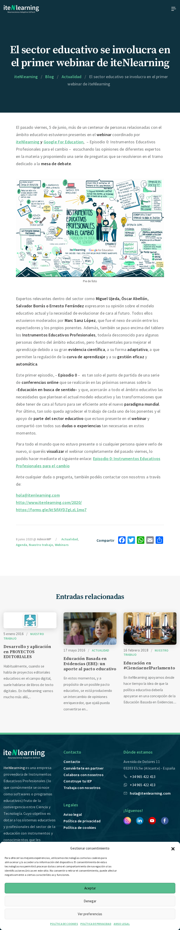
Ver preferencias (90, 914)
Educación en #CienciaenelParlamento (149, 665)
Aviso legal (73, 814)
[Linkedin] (139, 820)
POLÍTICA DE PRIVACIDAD (95, 924)
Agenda (21, 545)
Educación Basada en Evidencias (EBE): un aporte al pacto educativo (90, 663)
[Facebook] (165, 820)
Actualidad (69, 539)
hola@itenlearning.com (38, 495)
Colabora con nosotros (83, 774)
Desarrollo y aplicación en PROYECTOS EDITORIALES (27, 651)
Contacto (72, 761)
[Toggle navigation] (172, 8)
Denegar (90, 901)
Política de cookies (80, 827)
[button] (173, 848)
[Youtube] (152, 820)
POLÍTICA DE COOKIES (64, 924)
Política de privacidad (82, 821)
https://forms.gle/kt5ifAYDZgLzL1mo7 (51, 509)
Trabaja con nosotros (82, 787)
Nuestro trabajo (41, 545)
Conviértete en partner (84, 768)
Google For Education (64, 142)
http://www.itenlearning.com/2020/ (49, 502)
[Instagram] (127, 820)
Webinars (62, 545)
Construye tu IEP (78, 781)
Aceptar (90, 888)
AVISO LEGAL (122, 924)
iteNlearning (28, 142)
